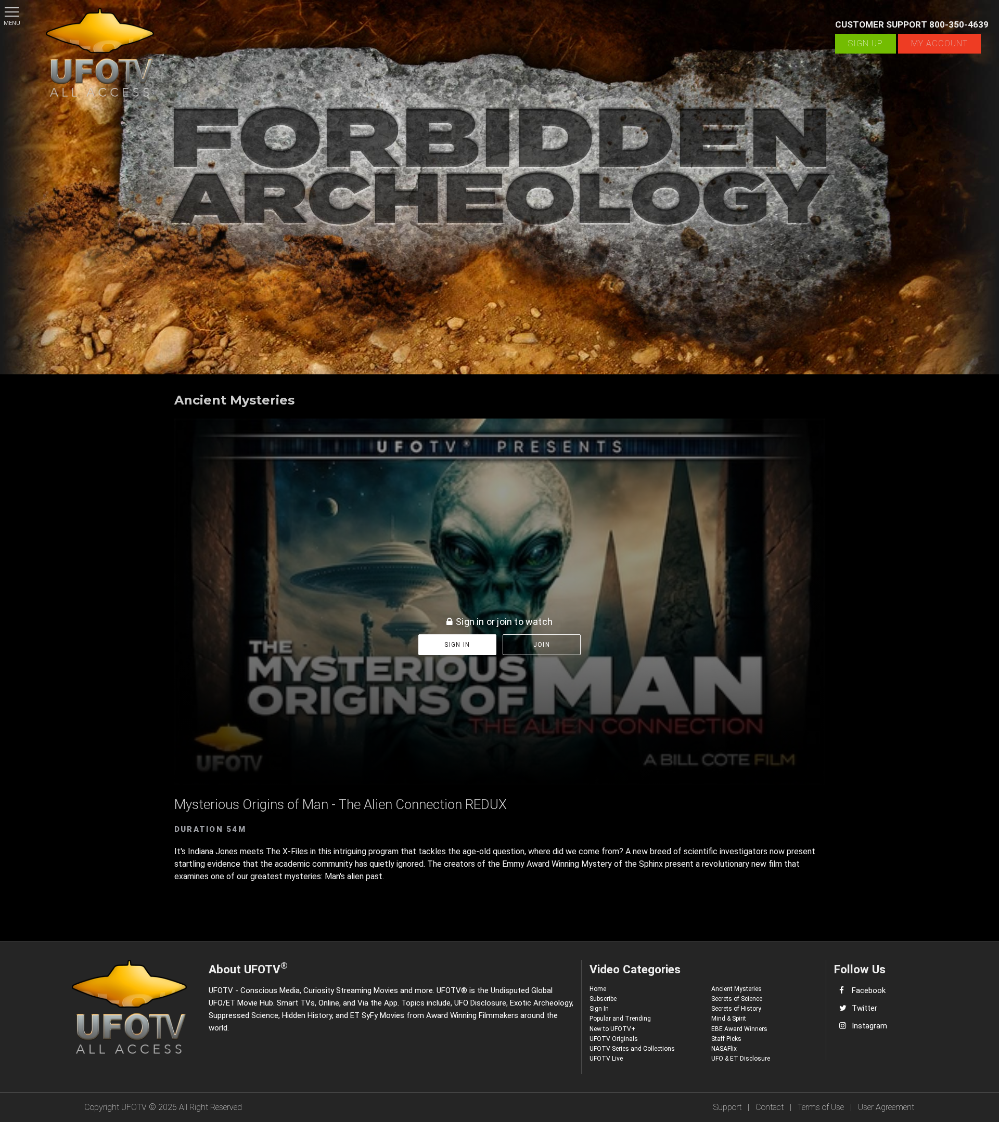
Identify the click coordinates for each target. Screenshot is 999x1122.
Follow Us (860, 969)
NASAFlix (724, 1048)
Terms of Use (821, 1107)
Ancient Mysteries (736, 989)
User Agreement (886, 1107)
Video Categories (635, 969)
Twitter (864, 1008)
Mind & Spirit (728, 1018)
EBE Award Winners (739, 1029)
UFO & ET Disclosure (740, 1058)
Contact (769, 1107)
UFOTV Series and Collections (632, 1048)
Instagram (869, 1025)
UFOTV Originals (614, 1038)
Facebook (869, 990)
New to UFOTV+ (612, 1029)
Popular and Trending (620, 1018)
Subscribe (603, 998)
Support (727, 1107)
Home (598, 989)
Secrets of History (736, 1008)
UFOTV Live (606, 1058)
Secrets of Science (736, 998)
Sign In (599, 1008)
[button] (11, 11)
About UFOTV (248, 967)
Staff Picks (726, 1038)
